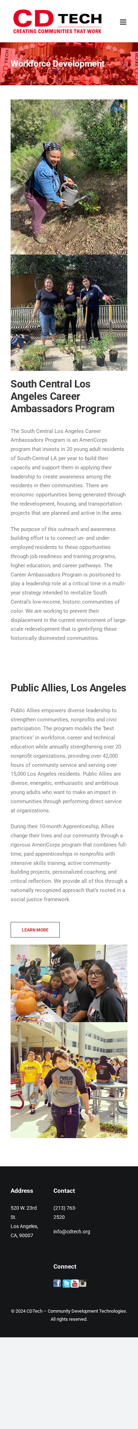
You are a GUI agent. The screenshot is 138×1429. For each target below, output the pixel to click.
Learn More (35, 930)
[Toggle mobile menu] (123, 22)
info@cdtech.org (71, 1231)
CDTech (34, 1311)
